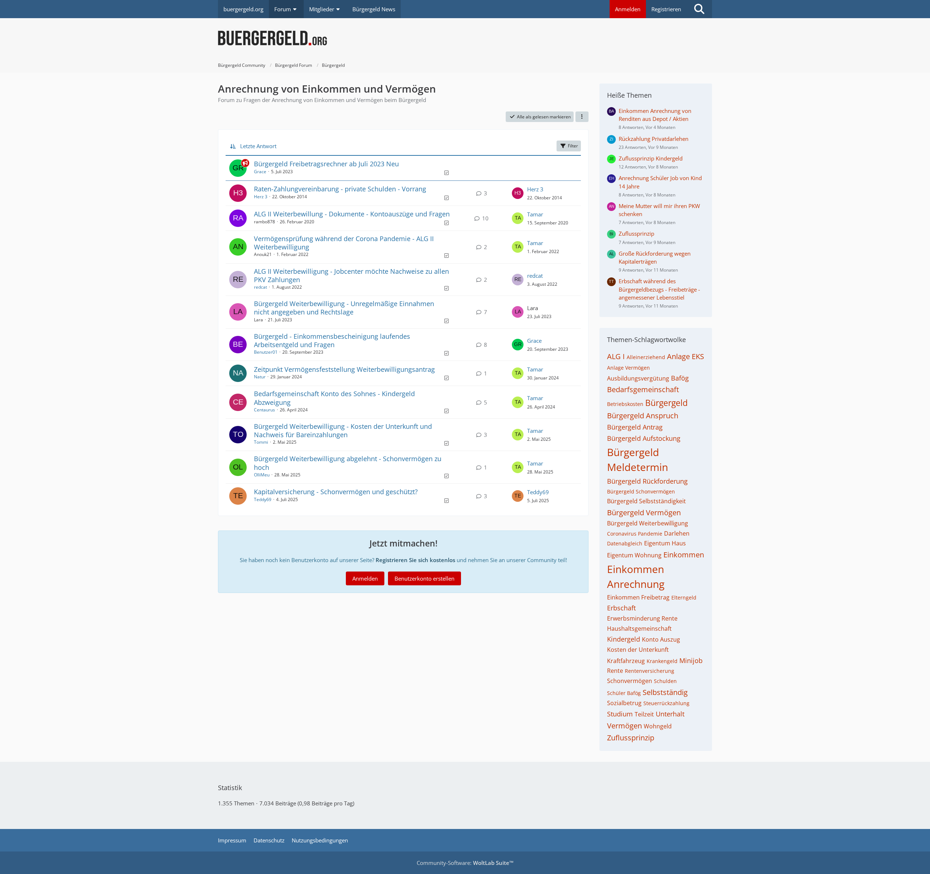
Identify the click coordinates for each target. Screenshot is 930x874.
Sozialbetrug (624, 703)
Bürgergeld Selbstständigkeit (646, 501)
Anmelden (627, 9)
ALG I (616, 356)
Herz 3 (260, 197)
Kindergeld (623, 639)
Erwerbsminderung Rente (642, 618)
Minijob (691, 660)
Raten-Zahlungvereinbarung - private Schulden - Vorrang (340, 188)
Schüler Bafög (624, 693)
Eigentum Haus (665, 543)
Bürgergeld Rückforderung (647, 481)
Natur (260, 377)
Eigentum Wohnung (634, 555)
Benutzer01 (266, 352)
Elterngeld (683, 597)
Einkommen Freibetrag (638, 597)
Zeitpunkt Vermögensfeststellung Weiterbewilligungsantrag (344, 369)
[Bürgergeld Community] (465, 38)
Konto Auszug (661, 639)
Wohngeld (658, 726)
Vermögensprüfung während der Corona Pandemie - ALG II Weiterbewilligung (344, 242)
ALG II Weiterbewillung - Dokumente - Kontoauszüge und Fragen (352, 214)
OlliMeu (262, 475)
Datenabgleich (624, 543)
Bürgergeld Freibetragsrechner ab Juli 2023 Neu (326, 163)
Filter (573, 146)
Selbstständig (665, 692)
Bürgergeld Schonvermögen (641, 491)
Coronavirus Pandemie (634, 533)
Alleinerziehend (646, 357)
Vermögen (624, 726)
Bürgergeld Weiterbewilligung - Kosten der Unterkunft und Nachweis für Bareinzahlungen (343, 430)
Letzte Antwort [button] (258, 146)
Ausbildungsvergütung (638, 378)
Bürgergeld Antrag (635, 427)
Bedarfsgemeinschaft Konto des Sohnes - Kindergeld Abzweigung (334, 397)
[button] (582, 116)
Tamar (535, 214)
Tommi (261, 442)
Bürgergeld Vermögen (644, 512)
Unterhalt (670, 714)
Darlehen (677, 533)
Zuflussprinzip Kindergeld (651, 158)
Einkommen (683, 555)
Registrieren (666, 9)
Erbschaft (621, 607)
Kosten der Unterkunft (638, 650)
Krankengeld (662, 661)
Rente (615, 671)
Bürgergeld (666, 402)
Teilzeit (644, 714)
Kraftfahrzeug (626, 661)
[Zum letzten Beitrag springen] (517, 193)
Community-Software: (465, 862)
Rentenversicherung (649, 670)
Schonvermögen (629, 681)
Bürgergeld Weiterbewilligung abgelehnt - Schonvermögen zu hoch (347, 462)
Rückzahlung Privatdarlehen (653, 138)
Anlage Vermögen (628, 367)
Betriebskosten (625, 404)
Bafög (680, 378)
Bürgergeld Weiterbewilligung (647, 523)
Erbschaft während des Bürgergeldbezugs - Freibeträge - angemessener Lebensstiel (659, 289)
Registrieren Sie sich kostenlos (415, 560)
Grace (260, 171)
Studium (620, 714)
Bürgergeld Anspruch (642, 415)
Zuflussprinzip (636, 233)
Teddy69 (262, 499)
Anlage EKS (685, 356)
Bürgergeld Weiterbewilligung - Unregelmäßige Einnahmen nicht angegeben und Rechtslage (344, 307)
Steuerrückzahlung (666, 703)
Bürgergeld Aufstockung (643, 438)
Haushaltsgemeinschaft (639, 629)
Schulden (665, 681)
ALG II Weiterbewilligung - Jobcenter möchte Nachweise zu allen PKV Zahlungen (351, 275)
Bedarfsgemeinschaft (643, 389)
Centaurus (264, 410)
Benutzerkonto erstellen (424, 578)
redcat (260, 287)
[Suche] (699, 9)
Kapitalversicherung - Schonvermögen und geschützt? (336, 491)
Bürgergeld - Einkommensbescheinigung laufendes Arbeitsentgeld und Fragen (332, 340)
